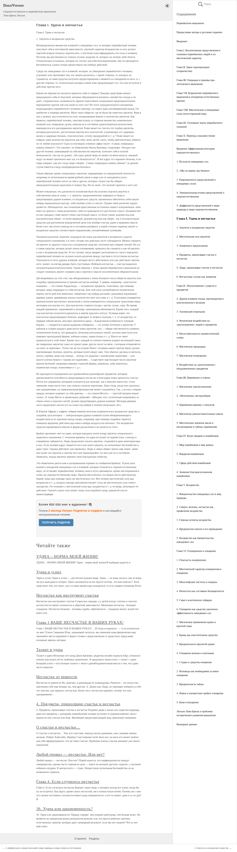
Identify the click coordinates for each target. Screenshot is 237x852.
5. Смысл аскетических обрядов (194, 600)
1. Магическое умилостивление (194, 386)
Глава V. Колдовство (188, 485)
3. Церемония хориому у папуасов (195, 404)
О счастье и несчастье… (58, 727)
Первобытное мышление (190, 23)
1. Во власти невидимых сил (192, 161)
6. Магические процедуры (191, 346)
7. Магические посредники (192, 355)
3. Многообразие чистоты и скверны (197, 582)
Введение (182, 41)
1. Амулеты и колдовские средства (196, 227)
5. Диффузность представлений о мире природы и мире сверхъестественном (43, 848)
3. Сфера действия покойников (194, 463)
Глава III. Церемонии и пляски (193, 377)
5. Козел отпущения (187, 702)
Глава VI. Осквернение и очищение (196, 551)
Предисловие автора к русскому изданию (199, 32)
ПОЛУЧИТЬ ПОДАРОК (56, 522)
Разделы (94, 838)
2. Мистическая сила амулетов (193, 236)
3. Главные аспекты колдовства (194, 519)
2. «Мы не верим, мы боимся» (193, 170)
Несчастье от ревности (56, 676)
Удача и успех (48, 571)
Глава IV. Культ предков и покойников (198, 435)
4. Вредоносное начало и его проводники (199, 529)
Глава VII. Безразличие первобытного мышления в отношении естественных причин (198, 96)
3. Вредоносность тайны (190, 684)
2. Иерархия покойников (190, 454)
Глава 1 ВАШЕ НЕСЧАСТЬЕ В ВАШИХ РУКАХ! (80, 622)
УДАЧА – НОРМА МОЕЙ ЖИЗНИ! (67, 556)
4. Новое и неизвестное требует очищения (200, 693)
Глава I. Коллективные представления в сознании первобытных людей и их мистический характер (198, 54)
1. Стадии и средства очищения (194, 662)
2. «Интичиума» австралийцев (193, 395)
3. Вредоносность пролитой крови (196, 644)
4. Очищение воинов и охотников (195, 653)
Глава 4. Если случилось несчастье (67, 781)
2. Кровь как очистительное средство (197, 635)
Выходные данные (187, 724)
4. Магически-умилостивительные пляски (200, 413)
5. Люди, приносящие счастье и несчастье (200, 267)
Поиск (204, 4)
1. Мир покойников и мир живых (195, 444)
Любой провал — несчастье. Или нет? (70, 754)
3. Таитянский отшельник (191, 311)
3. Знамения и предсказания (192, 245)
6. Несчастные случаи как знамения (196, 276)
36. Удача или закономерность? (64, 808)
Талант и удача (49, 649)
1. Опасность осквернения (191, 560)
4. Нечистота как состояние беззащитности (200, 591)
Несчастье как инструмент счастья (67, 595)
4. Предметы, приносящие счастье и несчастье (78, 703)
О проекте (80, 838)
